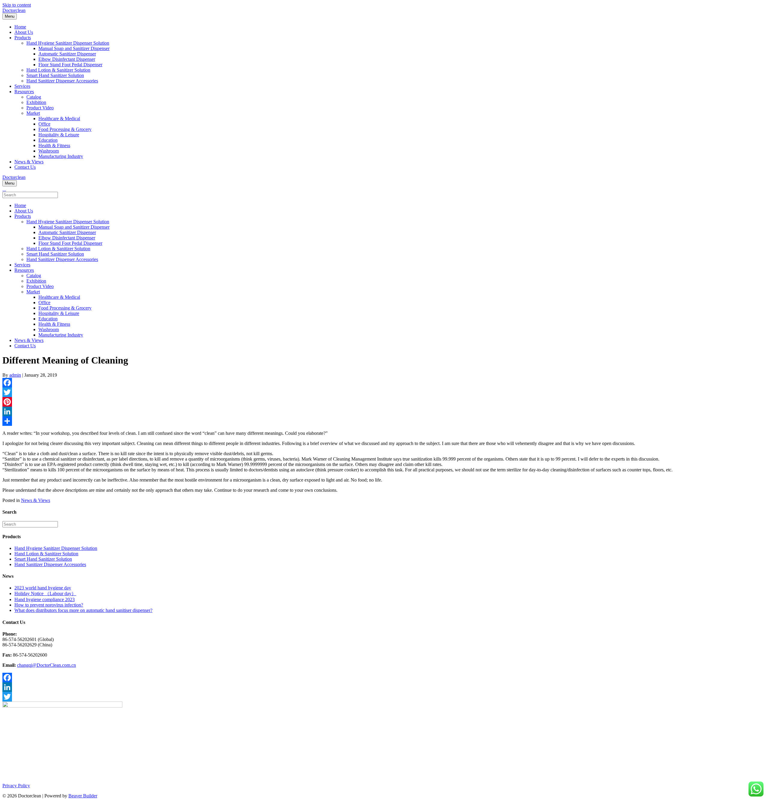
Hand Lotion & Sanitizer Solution (58, 70)
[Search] (4, 188)
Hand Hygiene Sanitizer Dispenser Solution (67, 43)
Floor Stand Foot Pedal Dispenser (70, 64)
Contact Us (25, 167)
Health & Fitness (54, 145)
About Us (23, 32)
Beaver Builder (82, 795)
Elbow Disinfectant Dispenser (66, 59)
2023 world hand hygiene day (42, 587)
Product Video (40, 107)
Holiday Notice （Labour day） (45, 593)
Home (20, 26)
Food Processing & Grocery (65, 129)
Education (48, 140)
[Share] (384, 421)
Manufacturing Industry (60, 156)
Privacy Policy (16, 785)
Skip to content (16, 4)
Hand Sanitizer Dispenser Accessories (62, 80)
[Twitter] (384, 392)
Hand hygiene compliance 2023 (44, 599)
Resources (24, 91)
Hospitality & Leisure (58, 134)
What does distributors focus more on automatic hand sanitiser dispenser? (83, 610)
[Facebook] (384, 382)
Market (33, 113)
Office (44, 123)
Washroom (48, 150)
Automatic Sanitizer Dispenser (67, 53)
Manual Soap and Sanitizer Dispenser (74, 48)
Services (22, 86)
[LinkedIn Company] (384, 687)
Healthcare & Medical (59, 118)
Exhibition (36, 102)
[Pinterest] (384, 402)
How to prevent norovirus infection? (48, 604)
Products (22, 37)
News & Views (29, 161)
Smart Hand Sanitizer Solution (55, 75)
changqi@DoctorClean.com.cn (46, 665)
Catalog (33, 96)
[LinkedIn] (384, 411)
